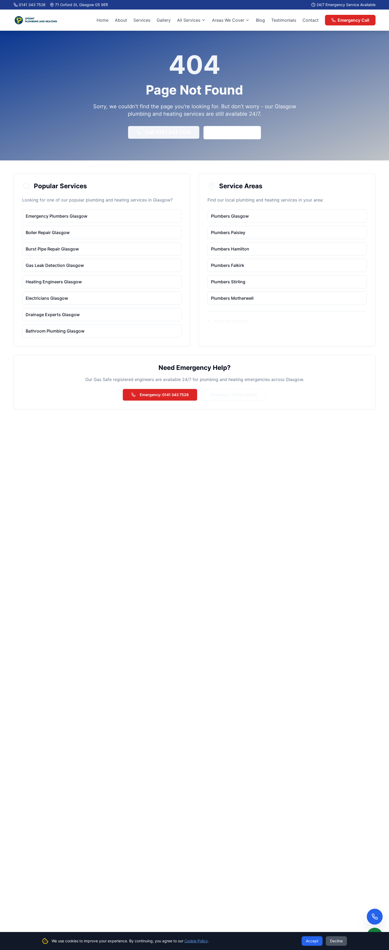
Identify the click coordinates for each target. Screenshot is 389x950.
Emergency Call (353, 20)
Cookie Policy (196, 941)
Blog (260, 20)
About (121, 20)
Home (102, 20)
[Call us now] (375, 917)
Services (141, 20)
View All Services (231, 321)
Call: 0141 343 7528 (168, 132)
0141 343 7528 (32, 4)
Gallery (164, 20)
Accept (312, 941)
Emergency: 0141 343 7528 (164, 394)
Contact (310, 20)
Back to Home (236, 132)
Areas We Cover (228, 20)
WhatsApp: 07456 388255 (233, 394)
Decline (336, 941)
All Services (188, 20)
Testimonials (283, 20)
